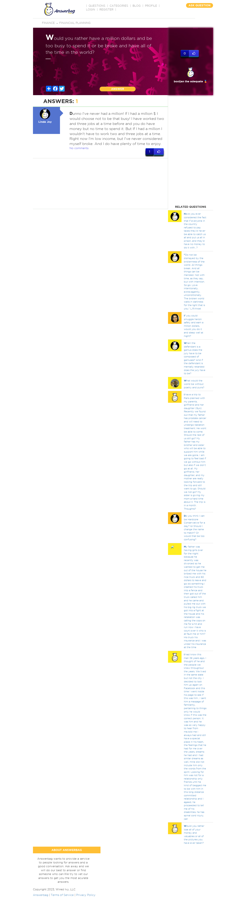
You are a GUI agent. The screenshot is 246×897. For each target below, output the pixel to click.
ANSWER (117, 88)
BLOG (137, 5)
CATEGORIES (119, 5)
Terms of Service (62, 895)
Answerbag (40, 895)
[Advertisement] (100, 183)
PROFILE (151, 5)
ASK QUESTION (200, 5)
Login (90, 9)
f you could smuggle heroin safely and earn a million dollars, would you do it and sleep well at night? (193, 325)
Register (106, 9)
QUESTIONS (97, 5)
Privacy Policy (85, 895)
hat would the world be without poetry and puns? (194, 384)
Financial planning (75, 22)
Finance (48, 22)
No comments (79, 148)
